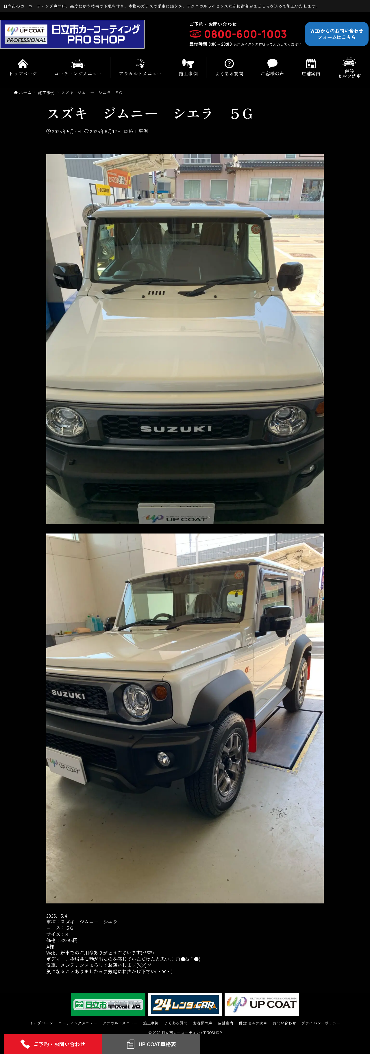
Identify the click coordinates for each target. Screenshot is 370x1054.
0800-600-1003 (245, 34)
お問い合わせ (284, 1023)
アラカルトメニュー (120, 1023)
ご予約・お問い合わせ (59, 1044)
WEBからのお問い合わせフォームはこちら (336, 33)
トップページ (41, 1023)
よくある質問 (175, 1023)
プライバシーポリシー (320, 1023)
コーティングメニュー (77, 1023)
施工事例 (138, 131)
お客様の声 (202, 1023)
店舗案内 (226, 1023)
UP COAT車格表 (157, 1044)
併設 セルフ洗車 (253, 1023)
